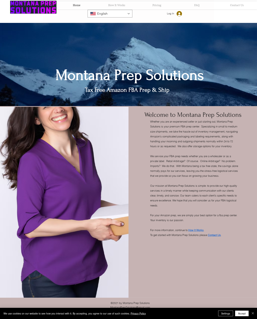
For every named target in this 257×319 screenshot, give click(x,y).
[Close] (253, 313)
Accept (242, 313)
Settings (225, 313)
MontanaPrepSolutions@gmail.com (130, 307)
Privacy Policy (138, 313)
